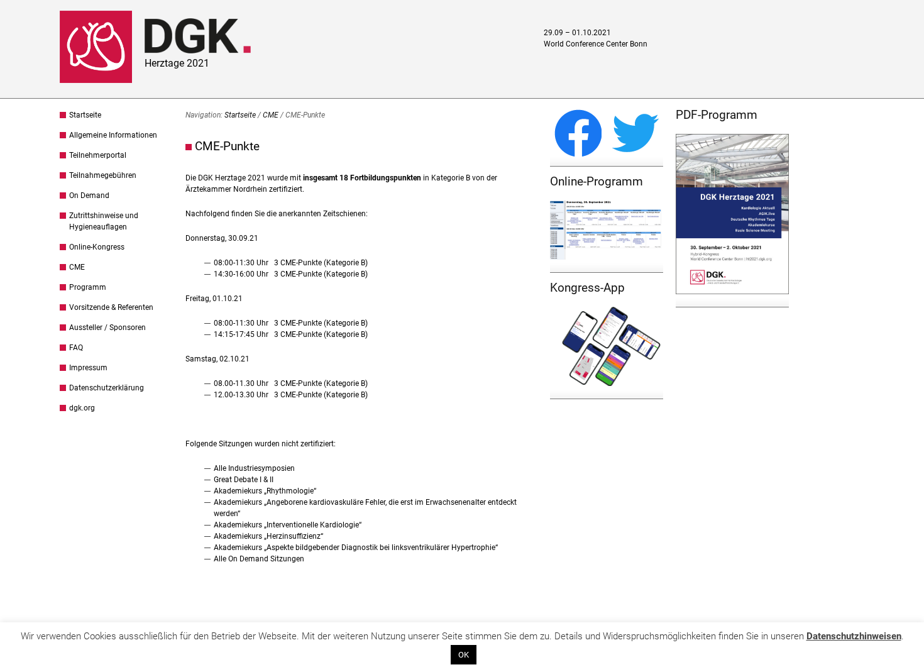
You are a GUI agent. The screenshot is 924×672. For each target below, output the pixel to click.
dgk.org (82, 408)
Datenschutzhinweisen (853, 636)
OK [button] (463, 654)
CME (77, 267)
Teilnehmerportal (97, 155)
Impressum (88, 367)
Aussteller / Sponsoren (107, 327)
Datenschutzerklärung (106, 387)
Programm (87, 287)
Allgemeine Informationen (113, 135)
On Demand (89, 195)
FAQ (76, 347)
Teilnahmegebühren (102, 175)
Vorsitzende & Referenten (111, 307)
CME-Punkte (227, 146)
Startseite (85, 115)
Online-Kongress (96, 247)
